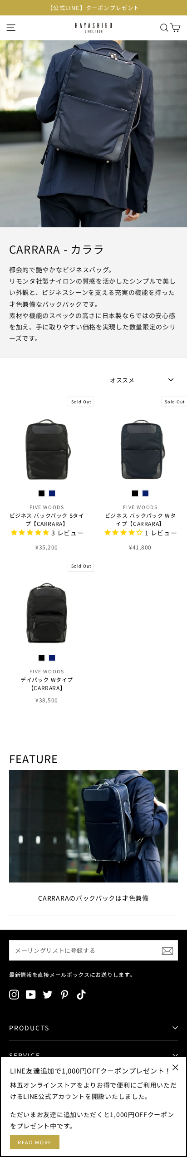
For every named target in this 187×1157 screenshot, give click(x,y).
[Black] (41, 493)
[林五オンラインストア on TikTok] (81, 994)
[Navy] (52, 493)
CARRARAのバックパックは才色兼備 (93, 897)
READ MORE (35, 1142)
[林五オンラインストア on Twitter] (48, 994)
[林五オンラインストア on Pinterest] (64, 994)
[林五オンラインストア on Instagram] (14, 994)
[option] (93, 7)
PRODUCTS (29, 1027)
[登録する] (167, 950)
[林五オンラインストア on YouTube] (31, 994)
